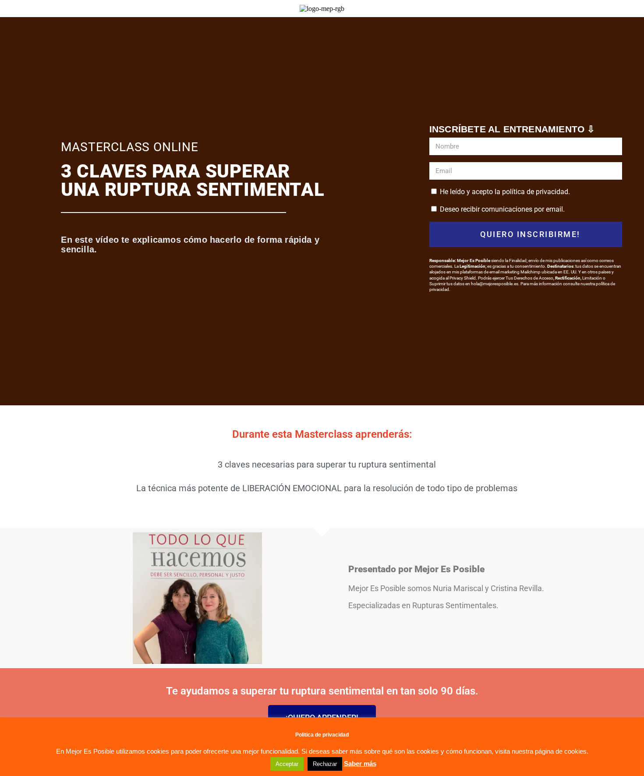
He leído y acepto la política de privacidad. (505, 192)
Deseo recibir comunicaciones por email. (502, 209)
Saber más (360, 763)
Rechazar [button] (325, 764)
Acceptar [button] (287, 764)
